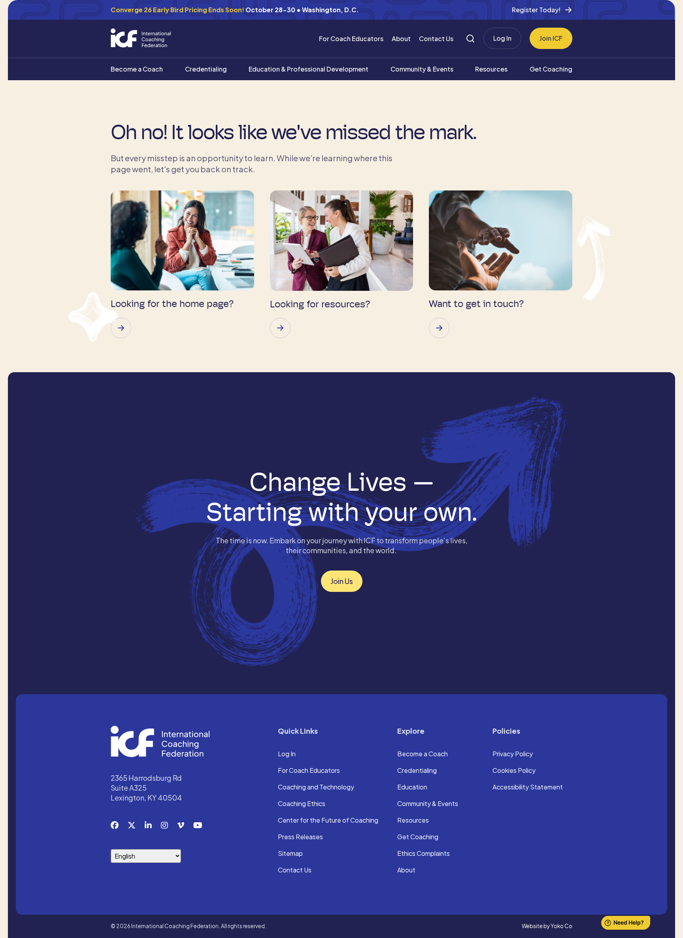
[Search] (470, 38)
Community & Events (422, 69)
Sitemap (290, 853)
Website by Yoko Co (547, 926)
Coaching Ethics (301, 804)
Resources (491, 69)
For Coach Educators (351, 38)
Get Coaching (551, 69)
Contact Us (436, 38)
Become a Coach (137, 69)
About (401, 38)
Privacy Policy (512, 754)
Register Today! (536, 10)
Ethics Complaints (423, 853)
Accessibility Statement (527, 787)
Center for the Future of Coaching (328, 820)
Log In (502, 38)
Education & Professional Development (308, 69)
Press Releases (300, 837)
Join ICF (551, 38)
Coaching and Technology (316, 787)
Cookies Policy (514, 770)
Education (412, 787)
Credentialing (206, 69)
